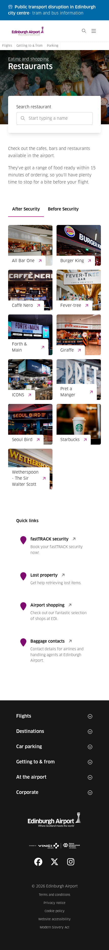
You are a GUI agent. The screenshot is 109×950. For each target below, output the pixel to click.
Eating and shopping (28, 59)
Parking (52, 46)
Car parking (29, 747)
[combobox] (54, 118)
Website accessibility (54, 919)
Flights (7, 46)
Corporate (27, 792)
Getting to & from (29, 46)
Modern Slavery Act (55, 927)
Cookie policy (58, 911)
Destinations (30, 731)
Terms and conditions (55, 895)
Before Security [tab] (63, 209)
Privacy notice (57, 903)
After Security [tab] (26, 209)
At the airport (31, 777)
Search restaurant (33, 107)
